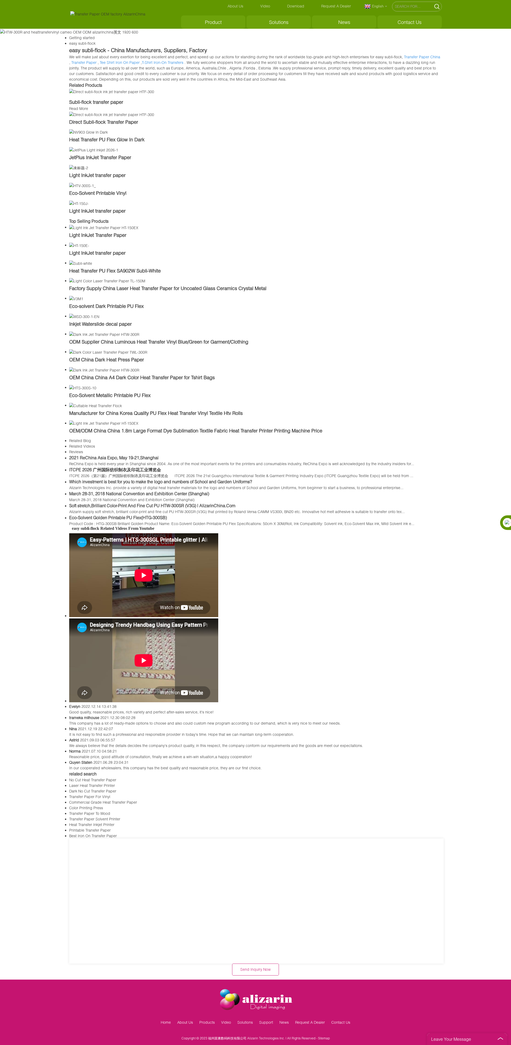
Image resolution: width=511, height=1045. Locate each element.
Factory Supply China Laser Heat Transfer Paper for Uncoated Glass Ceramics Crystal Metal (167, 288)
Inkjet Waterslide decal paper (100, 324)
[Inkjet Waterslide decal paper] (84, 316)
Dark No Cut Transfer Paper (92, 791)
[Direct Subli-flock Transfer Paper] (111, 114)
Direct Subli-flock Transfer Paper (103, 122)
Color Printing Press (86, 808)
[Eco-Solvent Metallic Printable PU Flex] (82, 387)
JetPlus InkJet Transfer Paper (100, 157)
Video (265, 6)
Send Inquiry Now (255, 969)
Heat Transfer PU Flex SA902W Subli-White (115, 271)
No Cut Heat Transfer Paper (92, 780)
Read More (78, 108)
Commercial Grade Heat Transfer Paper (103, 802)
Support (266, 1022)
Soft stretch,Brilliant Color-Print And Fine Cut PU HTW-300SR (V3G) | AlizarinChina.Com (152, 505)
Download (295, 6)
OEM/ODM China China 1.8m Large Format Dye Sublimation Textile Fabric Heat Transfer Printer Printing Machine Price (195, 430)
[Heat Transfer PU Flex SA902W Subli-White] (80, 263)
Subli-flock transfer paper (96, 102)
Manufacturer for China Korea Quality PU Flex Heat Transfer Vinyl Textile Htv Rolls (156, 413)
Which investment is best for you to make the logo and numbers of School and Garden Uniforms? (160, 481)
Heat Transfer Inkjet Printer (91, 824)
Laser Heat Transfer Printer (92, 785)
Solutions (279, 22)
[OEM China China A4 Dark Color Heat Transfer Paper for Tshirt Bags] (104, 369)
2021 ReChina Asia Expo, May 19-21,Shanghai (114, 457)
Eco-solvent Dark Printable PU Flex (106, 306)
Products (207, 1022)
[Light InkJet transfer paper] (78, 167)
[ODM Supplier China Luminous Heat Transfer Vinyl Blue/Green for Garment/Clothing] (104, 334)
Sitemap (324, 1038)
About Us (235, 6)
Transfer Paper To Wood (89, 813)
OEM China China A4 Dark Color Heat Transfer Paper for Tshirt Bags (142, 377)
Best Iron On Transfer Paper (93, 835)
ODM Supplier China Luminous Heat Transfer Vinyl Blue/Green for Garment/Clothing (158, 342)
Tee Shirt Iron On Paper (120, 62)
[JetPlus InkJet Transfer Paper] (93, 149)
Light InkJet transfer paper (97, 175)
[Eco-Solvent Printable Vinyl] (82, 185)
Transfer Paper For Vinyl (89, 796)
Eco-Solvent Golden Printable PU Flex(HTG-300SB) (118, 517)
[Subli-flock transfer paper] (111, 91)
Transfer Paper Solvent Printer (94, 819)
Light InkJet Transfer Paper (97, 235)
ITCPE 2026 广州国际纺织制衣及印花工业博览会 (115, 469)
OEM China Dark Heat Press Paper (106, 359)
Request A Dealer (336, 6)
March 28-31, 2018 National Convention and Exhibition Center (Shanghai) (139, 493)
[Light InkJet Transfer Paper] (103, 227)
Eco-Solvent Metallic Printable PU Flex (110, 395)
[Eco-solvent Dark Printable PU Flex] (76, 298)
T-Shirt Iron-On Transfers (162, 62)
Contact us (410, 22)
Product (213, 22)
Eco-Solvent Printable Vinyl (97, 193)
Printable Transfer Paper (90, 830)
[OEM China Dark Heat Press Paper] (108, 351)
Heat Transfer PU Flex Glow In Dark (107, 139)
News (344, 22)
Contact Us (340, 1022)
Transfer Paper (84, 62)
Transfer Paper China (422, 57)
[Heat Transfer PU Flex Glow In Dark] (88, 132)
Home (166, 1022)
